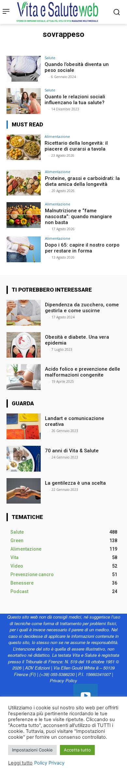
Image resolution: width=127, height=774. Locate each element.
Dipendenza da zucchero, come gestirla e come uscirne (82, 308)
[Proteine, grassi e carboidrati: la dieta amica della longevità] (24, 183)
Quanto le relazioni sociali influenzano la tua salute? (75, 99)
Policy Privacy (49, 763)
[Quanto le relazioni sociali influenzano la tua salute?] (24, 101)
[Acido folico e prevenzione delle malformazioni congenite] (24, 377)
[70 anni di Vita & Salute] (24, 459)
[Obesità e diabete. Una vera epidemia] (24, 345)
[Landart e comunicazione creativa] (24, 426)
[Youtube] (85, 696)
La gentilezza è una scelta (75, 483)
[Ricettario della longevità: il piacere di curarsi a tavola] (24, 147)
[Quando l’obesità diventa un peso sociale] (24, 69)
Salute (50, 57)
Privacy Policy (63, 680)
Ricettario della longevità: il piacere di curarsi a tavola (76, 146)
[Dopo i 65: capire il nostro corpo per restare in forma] (24, 249)
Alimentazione (57, 136)
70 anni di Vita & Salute (72, 451)
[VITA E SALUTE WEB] (59, 12)
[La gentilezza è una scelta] (24, 491)
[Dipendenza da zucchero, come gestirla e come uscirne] (24, 313)
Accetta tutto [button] (77, 749)
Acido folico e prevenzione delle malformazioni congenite (82, 372)
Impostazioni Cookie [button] (32, 749)
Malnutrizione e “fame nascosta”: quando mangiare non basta (78, 216)
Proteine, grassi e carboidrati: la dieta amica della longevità (82, 181)
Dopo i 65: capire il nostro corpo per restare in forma (82, 248)
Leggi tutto (20, 763)
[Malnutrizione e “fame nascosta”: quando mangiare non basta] (24, 215)
